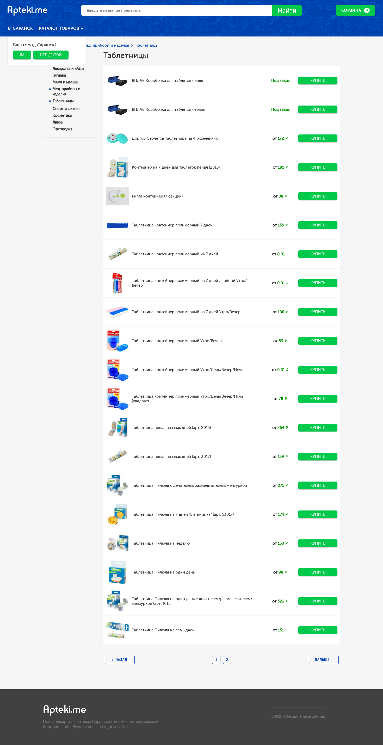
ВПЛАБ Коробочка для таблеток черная (168, 109)
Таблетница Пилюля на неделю (161, 543)
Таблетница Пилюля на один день (163, 572)
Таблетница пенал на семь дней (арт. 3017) (171, 456)
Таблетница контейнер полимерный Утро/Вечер (177, 340)
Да (22, 55)
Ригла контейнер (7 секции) (157, 196)
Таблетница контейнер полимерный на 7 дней (175, 254)
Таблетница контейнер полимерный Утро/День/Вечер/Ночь (187, 369)
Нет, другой (51, 55)
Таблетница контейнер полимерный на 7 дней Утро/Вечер (186, 312)
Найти (287, 10)
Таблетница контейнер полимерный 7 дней (172, 225)
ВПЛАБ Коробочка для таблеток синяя (167, 80)
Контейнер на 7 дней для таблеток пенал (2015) (176, 167)
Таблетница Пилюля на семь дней (163, 630)
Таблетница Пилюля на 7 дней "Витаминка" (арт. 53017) (183, 514)
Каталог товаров (60, 28)
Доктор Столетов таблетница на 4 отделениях (175, 138)
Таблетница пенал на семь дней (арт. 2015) (171, 427)
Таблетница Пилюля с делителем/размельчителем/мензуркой (189, 485)
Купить (317, 80)
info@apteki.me (314, 716)
